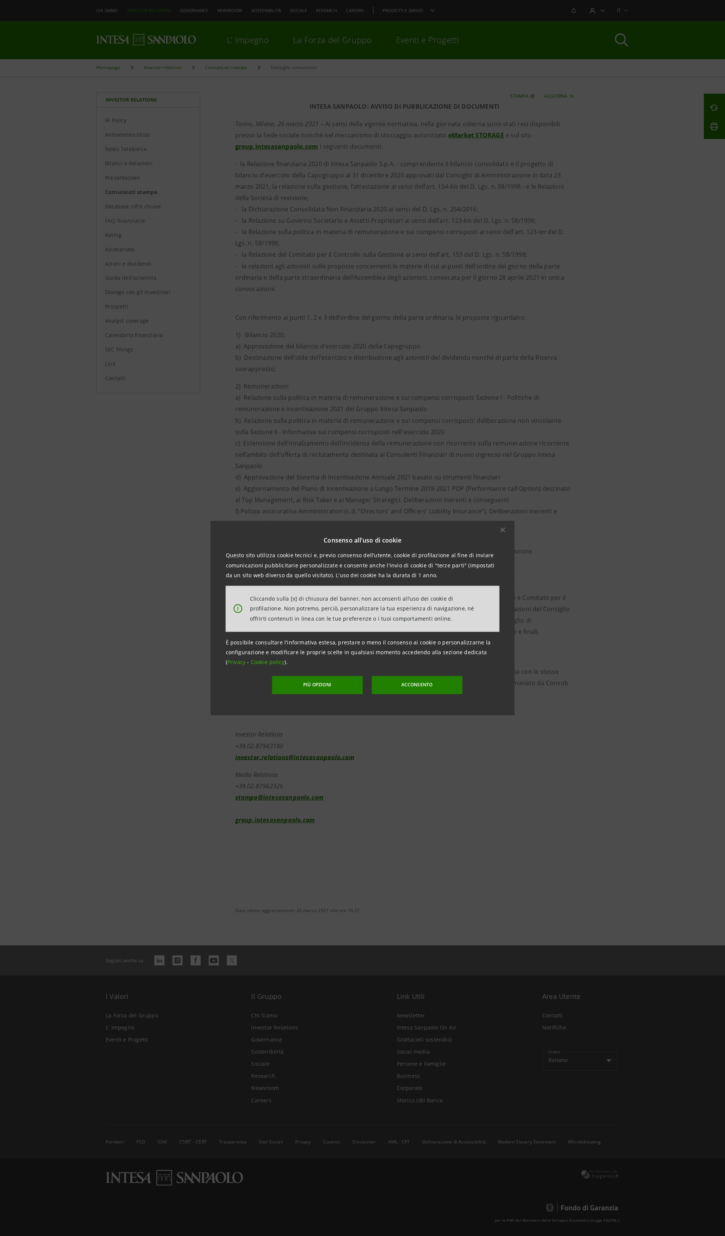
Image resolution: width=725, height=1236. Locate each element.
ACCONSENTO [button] (417, 684)
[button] (503, 530)
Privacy (237, 662)
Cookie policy (268, 662)
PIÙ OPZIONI (317, 684)
